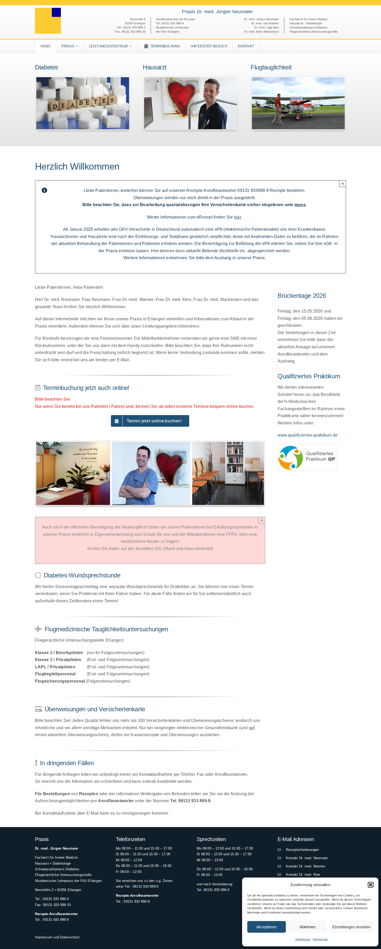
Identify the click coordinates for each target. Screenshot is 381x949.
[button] (370, 884)
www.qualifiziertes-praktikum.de (308, 435)
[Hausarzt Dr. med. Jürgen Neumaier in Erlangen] (190, 79)
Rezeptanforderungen (301, 850)
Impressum (302, 939)
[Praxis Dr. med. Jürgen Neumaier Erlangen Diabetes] (82, 79)
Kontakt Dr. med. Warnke (304, 866)
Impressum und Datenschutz (57, 937)
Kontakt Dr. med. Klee (302, 874)
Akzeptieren (266, 927)
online (232, 406)
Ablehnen (307, 927)
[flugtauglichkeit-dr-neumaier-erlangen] (298, 79)
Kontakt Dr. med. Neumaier (306, 858)
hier (237, 217)
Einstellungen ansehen (351, 927)
